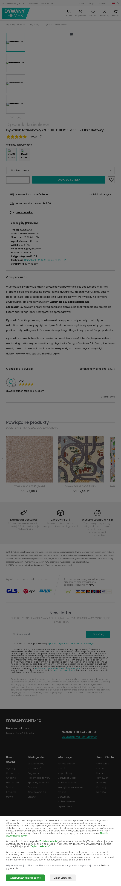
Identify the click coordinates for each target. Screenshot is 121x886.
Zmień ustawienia (63, 878)
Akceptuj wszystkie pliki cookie (25, 878)
